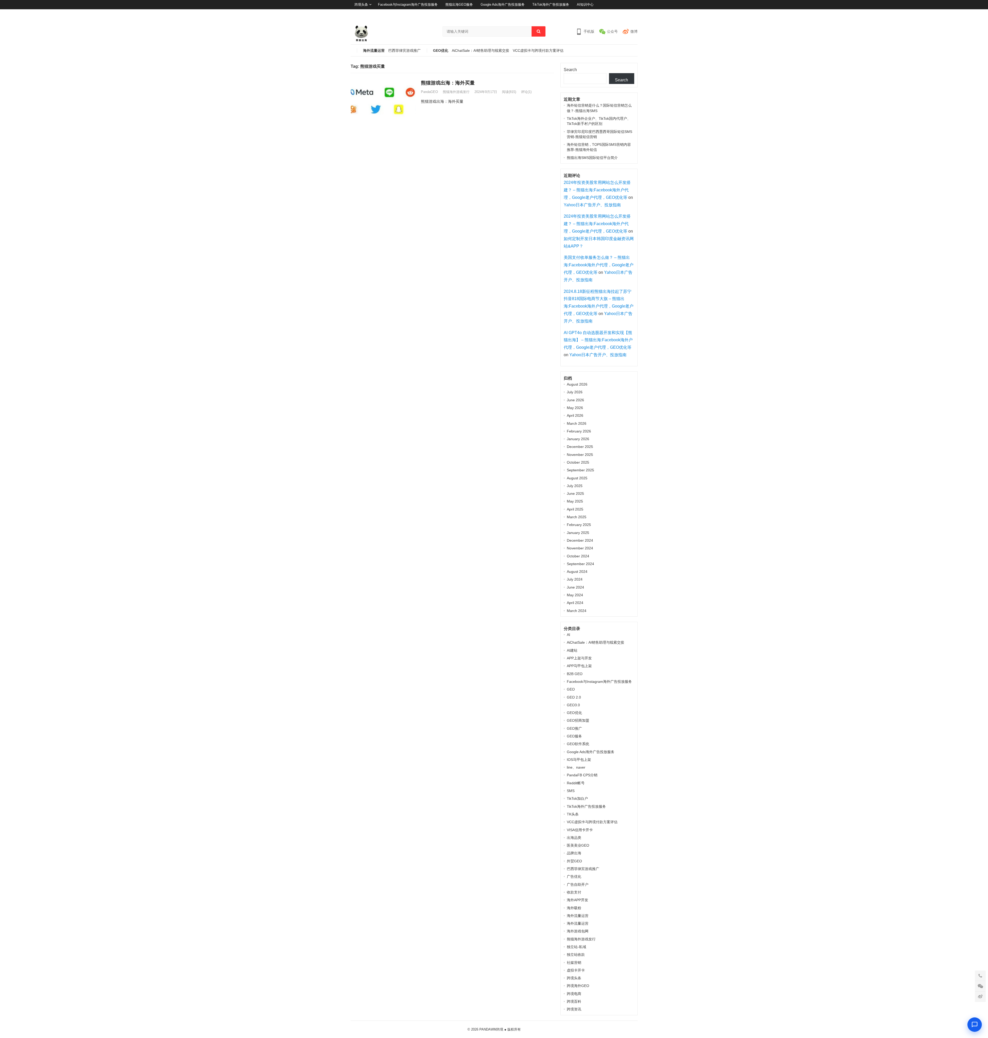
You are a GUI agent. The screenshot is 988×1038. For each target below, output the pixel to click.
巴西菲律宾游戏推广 (404, 51)
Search (570, 69)
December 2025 (580, 447)
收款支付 (574, 892)
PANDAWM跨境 (491, 1029)
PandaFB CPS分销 (582, 775)
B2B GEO (575, 674)
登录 (621, 14)
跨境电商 (574, 994)
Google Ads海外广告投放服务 (503, 4)
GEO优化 (440, 51)
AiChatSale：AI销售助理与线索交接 (480, 51)
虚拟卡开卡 (576, 970)
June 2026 (575, 400)
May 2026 (575, 408)
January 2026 (578, 439)
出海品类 (574, 838)
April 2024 (575, 603)
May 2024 (575, 595)
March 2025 (576, 517)
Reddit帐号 (576, 783)
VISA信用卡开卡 (580, 830)
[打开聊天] (974, 1024)
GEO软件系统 (578, 744)
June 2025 (575, 493)
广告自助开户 (577, 884)
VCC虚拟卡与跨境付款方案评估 (538, 51)
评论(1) (526, 92)
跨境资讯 (574, 1009)
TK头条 (573, 814)
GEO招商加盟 (578, 720)
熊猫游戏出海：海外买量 (448, 83)
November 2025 (580, 455)
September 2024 (580, 564)
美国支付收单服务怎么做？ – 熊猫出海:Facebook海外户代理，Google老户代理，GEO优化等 (598, 265)
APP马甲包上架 (579, 666)
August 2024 (577, 571)
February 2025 (579, 525)
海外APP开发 (577, 900)
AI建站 (572, 650)
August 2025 (577, 478)
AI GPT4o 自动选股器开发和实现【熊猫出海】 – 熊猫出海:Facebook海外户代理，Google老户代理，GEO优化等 (598, 340)
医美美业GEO (578, 845)
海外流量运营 (374, 51)
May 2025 (575, 501)
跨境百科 (574, 1001)
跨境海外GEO (578, 986)
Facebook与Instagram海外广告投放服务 (408, 4)
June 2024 (575, 587)
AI (568, 635)
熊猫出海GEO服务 (459, 4)
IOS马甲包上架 (579, 760)
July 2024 (575, 579)
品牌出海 (574, 853)
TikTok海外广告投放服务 (550, 4)
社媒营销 (574, 962)
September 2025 (580, 470)
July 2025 (575, 486)
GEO (571, 689)
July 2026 (575, 392)
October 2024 (578, 556)
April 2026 (575, 415)
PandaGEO (429, 92)
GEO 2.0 (574, 697)
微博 (634, 31)
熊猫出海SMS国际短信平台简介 (592, 158)
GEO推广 (574, 728)
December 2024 (580, 540)
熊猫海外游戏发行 (456, 92)
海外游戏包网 (577, 931)
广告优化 (574, 876)
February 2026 (579, 431)
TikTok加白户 (577, 798)
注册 (634, 14)
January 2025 (578, 533)
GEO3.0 (573, 705)
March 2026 (576, 423)
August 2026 (577, 384)
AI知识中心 (585, 4)
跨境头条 (361, 4)
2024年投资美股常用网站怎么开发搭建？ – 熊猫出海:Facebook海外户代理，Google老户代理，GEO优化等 (597, 190)
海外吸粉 (574, 908)
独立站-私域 (576, 947)
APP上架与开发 (579, 658)
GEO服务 (574, 736)
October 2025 (578, 462)
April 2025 (575, 509)
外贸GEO (574, 861)
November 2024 (580, 548)
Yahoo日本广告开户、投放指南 (592, 205)
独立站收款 (576, 954)
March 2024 (576, 611)
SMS (571, 791)
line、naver (576, 767)
